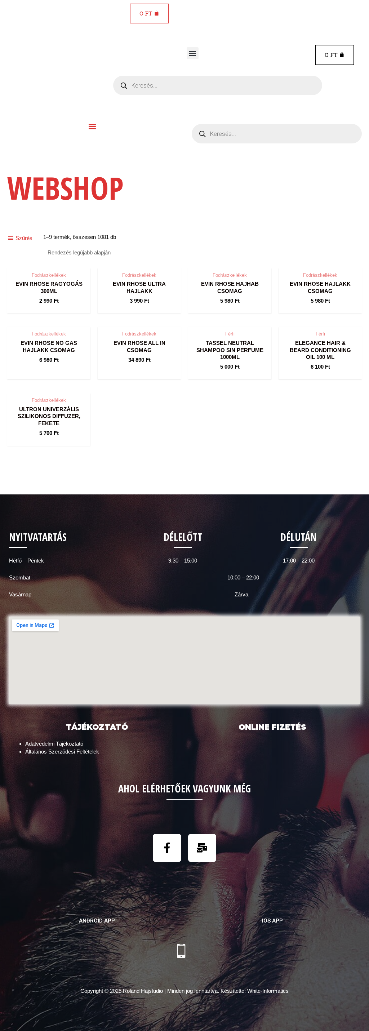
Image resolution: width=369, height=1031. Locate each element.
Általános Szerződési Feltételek (62, 751)
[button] (193, 53)
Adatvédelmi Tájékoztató (54, 744)
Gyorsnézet (49, 261)
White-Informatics (268, 991)
